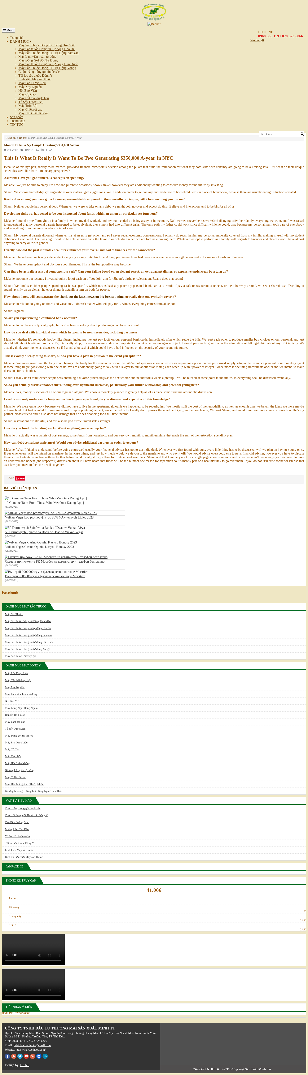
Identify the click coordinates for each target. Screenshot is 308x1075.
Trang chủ (16, 37)
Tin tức (22, 137)
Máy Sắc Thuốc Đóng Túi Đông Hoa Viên (46, 45)
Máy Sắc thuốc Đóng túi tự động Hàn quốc (29, 642)
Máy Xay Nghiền (30, 87)
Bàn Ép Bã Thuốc (15, 714)
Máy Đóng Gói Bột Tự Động (38, 60)
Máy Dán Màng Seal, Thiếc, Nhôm (24, 784)
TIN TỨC (16, 124)
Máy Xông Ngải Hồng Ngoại (21, 707)
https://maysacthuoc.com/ (31, 1049)
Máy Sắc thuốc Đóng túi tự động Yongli (27, 648)
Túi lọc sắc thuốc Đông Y (35, 75)
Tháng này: (15, 916)
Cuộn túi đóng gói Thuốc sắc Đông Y (26, 815)
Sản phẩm (16, 117)
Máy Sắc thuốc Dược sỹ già (20, 655)
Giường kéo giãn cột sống (19, 770)
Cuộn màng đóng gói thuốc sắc (39, 71)
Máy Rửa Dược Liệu (16, 673)
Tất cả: (13, 925)
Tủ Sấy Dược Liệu (30, 102)
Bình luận (46, 150)
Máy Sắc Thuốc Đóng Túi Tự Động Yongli (47, 68)
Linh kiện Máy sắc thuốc (34, 79)
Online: (13, 898)
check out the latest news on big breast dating (92, 296)
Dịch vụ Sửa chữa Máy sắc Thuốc (24, 856)
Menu (9, 30)
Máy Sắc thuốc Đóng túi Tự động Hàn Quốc (48, 64)
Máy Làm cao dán (15, 721)
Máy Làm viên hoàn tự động (37, 56)
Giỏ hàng (256, 40)
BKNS (24, 1065)
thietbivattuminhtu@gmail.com (32, 1045)
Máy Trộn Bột (27, 105)
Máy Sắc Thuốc (14, 614)
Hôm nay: (14, 907)
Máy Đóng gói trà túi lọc (19, 735)
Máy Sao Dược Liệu (32, 83)
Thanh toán (17, 121)
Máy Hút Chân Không (33, 113)
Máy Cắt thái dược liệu (33, 98)
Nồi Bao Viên (27, 90)
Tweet (11, 477)
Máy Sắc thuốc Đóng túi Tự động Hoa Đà (46, 49)
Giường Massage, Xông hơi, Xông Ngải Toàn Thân (33, 791)
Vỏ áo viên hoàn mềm (17, 836)
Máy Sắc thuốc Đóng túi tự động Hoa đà (28, 628)
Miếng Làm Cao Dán (17, 829)
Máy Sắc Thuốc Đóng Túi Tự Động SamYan (48, 53)
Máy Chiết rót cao (30, 109)
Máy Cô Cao (27, 94)
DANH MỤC (20, 41)
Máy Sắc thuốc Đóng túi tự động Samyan (28, 635)
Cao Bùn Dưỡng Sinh (17, 822)
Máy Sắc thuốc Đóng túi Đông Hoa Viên (28, 621)
